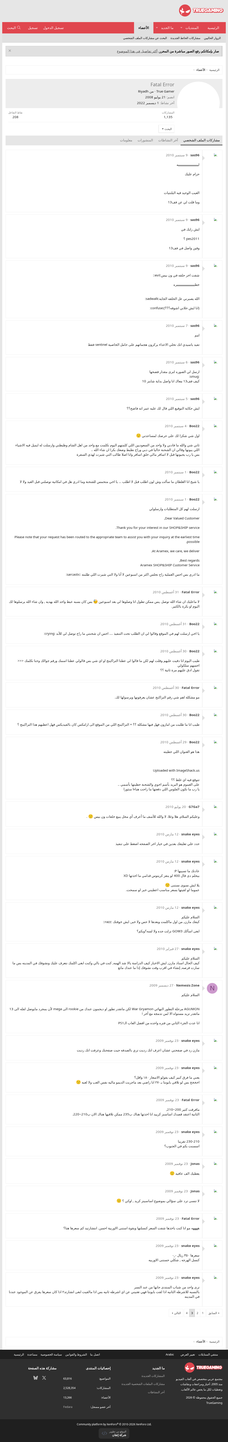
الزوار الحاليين (212, 38)
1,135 (168, 117)
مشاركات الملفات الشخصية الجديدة (143, 1384)
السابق (212, 1313)
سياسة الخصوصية (51, 1354)
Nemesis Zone (188, 985)
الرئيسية (213, 27)
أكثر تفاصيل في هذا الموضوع (137, 51)
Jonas (195, 1163)
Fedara (67, 1407)
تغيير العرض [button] (188, 1354)
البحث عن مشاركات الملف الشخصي (145, 38)
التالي (177, 1313)
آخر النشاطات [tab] (168, 140)
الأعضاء (143, 27)
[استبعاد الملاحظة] (10, 51)
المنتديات (192, 27)
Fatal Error (191, 592)
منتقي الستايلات (208, 1354)
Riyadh (143, 91)
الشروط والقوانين (76, 1354)
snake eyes (190, 834)
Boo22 (194, 426)
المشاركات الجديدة (153, 1376)
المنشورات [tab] (145, 140)
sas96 (195, 155)
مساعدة (32, 1354)
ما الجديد (167, 27)
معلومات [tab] (126, 140)
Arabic (170, 1354)
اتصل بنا (95, 1354)
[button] (181, 27)
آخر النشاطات (156, 1392)
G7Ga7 (194, 806)
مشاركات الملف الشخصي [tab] (201, 140)
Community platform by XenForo (114, 1424)
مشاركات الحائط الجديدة (185, 38)
